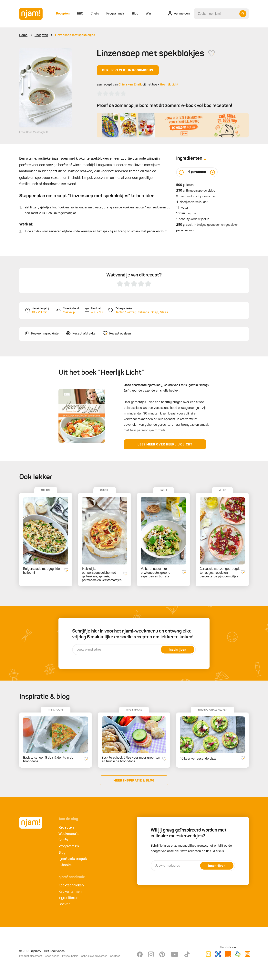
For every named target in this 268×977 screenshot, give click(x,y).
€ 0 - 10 (97, 312)
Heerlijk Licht (169, 84)
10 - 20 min (39, 312)
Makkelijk (69, 312)
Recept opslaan (120, 333)
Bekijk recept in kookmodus (127, 70)
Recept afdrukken (84, 333)
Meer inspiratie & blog (134, 780)
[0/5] (111, 93)
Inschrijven (177, 650)
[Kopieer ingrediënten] (205, 158)
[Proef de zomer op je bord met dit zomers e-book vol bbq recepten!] (173, 125)
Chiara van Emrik (130, 84)
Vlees (164, 312)
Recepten (41, 35)
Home (23, 35)
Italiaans (143, 312)
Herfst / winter (125, 312)
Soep (154, 312)
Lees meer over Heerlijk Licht (165, 444)
